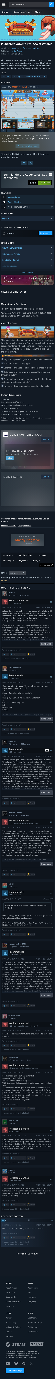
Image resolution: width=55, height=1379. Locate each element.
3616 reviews (13, 887)
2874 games (12, 1060)
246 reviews (12, 670)
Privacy (9, 1318)
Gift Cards (10, 1306)
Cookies (9, 1332)
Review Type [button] (8, 555)
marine (11, 1170)
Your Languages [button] (16, 573)
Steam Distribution (14, 1302)
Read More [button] (46, 644)
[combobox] (29, 4)
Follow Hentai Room (20, 451)
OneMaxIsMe (14, 1015)
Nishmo (11, 592)
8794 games (12, 744)
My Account (33, 1332)
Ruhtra (36, 48)
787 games (12, 595)
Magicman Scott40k (17, 944)
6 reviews (11, 1173)
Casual (6, 76)
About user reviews (8, 526)
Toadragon (13, 1057)
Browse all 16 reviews (27, 1254)
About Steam (11, 1288)
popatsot (12, 741)
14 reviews (12, 1018)
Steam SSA (10, 1292)
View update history (11, 254)
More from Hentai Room (25, 434)
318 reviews (24, 595)
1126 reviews (25, 1060)
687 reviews (24, 947)
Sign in (4, 154)
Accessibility (11, 1322)
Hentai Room (16, 51)
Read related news (10, 260)
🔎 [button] (50, 329)
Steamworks (11, 1297)
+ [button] (44, 76)
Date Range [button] (7, 561)
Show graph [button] (45, 565)
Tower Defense (33, 76)
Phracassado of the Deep (21, 48)
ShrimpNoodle (14, 667)
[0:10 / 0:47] (27, 104)
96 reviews (25, 815)
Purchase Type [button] (25, 555)
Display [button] (35, 561)
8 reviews (11, 1124)
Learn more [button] (45, 233)
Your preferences (24, 526)
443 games (12, 947)
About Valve (33, 1288)
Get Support (33, 1327)
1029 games (12, 815)
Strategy (18, 76)
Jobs (30, 1292)
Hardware (32, 1297)
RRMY (11, 884)
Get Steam (32, 1318)
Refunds (9, 1336)
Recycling (32, 1302)
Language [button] (42, 555)
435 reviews (25, 744)
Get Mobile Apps (15, 1371)
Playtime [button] (22, 561)
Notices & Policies (13, 1327)
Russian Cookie (15, 812)
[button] (6, 12)
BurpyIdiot (13, 1121)
